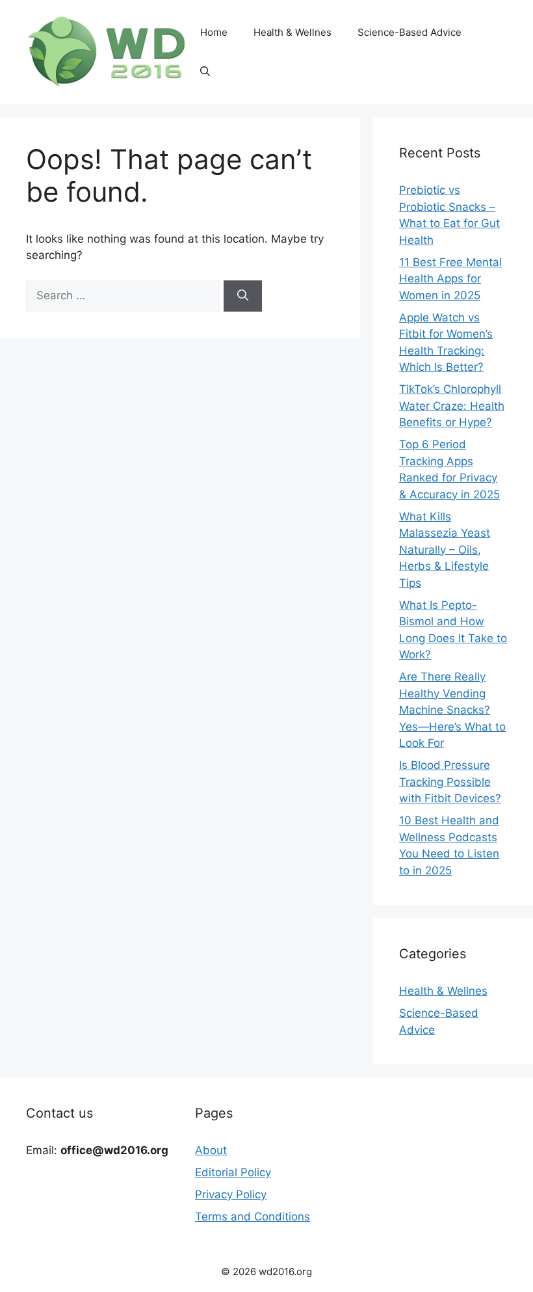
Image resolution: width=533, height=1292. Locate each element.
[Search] (243, 296)
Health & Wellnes (293, 32)
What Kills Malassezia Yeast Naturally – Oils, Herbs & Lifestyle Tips (444, 549)
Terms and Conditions (252, 1216)
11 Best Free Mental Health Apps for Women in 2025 (450, 279)
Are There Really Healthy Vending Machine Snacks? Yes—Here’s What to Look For (452, 709)
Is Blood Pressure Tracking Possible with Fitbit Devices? (450, 782)
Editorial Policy (233, 1172)
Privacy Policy (230, 1194)
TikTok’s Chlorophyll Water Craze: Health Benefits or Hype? (451, 406)
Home (214, 32)
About (211, 1150)
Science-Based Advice (410, 32)
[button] (205, 71)
